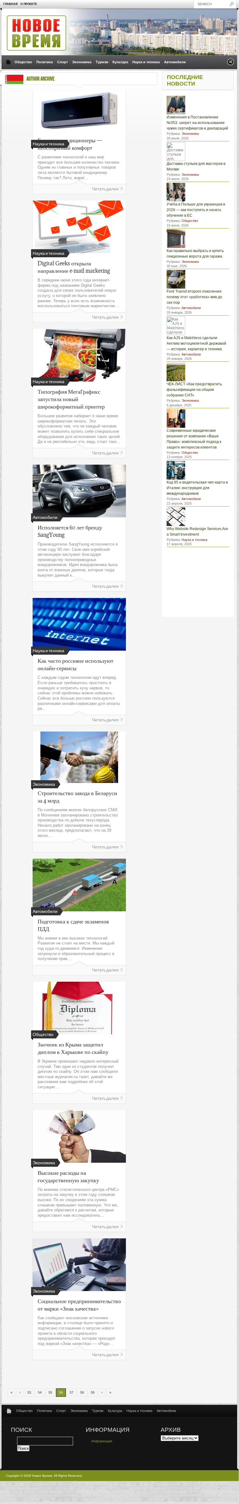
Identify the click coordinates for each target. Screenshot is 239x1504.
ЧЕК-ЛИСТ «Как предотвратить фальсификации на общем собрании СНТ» (194, 389)
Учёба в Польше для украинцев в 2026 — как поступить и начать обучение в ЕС (196, 210)
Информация (101, 1441)
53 (29, 1392)
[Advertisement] (102, 1374)
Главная (10, 4)
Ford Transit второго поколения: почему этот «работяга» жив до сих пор (194, 297)
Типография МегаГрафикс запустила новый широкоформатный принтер (71, 399)
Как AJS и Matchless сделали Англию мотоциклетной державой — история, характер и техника (196, 343)
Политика (44, 62)
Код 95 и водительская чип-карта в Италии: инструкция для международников (197, 488)
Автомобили (175, 62)
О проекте (29, 4)
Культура (120, 62)
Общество (23, 62)
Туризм (102, 62)
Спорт (62, 62)
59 (92, 1392)
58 (82, 1392)
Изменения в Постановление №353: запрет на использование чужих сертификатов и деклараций (197, 122)
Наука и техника (146, 62)
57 (71, 1392)
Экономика (81, 62)
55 (50, 1392)
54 (40, 1392)
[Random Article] (230, 63)
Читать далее (105, 189)
